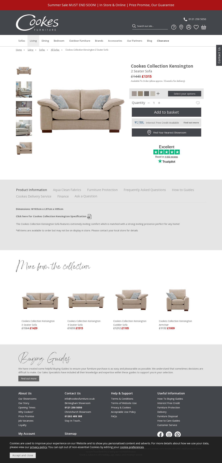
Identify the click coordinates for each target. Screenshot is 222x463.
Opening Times (26, 407)
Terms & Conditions (122, 398)
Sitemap (71, 434)
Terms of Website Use (124, 403)
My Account (26, 434)
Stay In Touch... (73, 420)
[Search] (134, 26)
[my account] (188, 27)
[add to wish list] (198, 103)
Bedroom (59, 40)
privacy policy (38, 447)
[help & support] (173, 27)
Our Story (23, 403)
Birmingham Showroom (78, 403)
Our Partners (134, 40)
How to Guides (183, 190)
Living (33, 40)
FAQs (114, 416)
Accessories (115, 40)
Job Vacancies (25, 420)
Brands (99, 40)
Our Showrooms (27, 398)
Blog (149, 40)
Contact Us (219, 55)
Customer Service (167, 425)
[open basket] (203, 27)
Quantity (138, 103)
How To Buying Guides (170, 398)
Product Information (31, 190)
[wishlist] (196, 27)
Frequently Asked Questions (145, 190)
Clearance (163, 40)
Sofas (21, 40)
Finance (63, 196)
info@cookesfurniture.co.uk (80, 398)
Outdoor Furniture (79, 40)
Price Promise (26, 416)
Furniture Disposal (167, 416)
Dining (45, 40)
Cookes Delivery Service (33, 196)
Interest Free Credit (168, 403)
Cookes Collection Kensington (38, 322)
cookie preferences (132, 447)
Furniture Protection (102, 190)
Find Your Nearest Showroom (169, 132)
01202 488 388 (73, 416)
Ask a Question (86, 196)
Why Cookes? (25, 411)
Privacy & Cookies (121, 407)
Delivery (162, 411)
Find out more (29, 378)
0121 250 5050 (197, 19)
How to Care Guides (168, 420)
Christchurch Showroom (78, 411)
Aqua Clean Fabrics (67, 190)
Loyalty (22, 425)
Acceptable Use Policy (123, 411)
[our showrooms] (181, 27)
